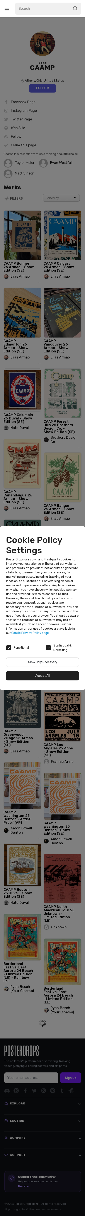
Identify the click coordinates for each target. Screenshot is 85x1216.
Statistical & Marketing (62, 648)
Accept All (42, 676)
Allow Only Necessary (42, 662)
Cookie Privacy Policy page (30, 633)
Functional (21, 648)
